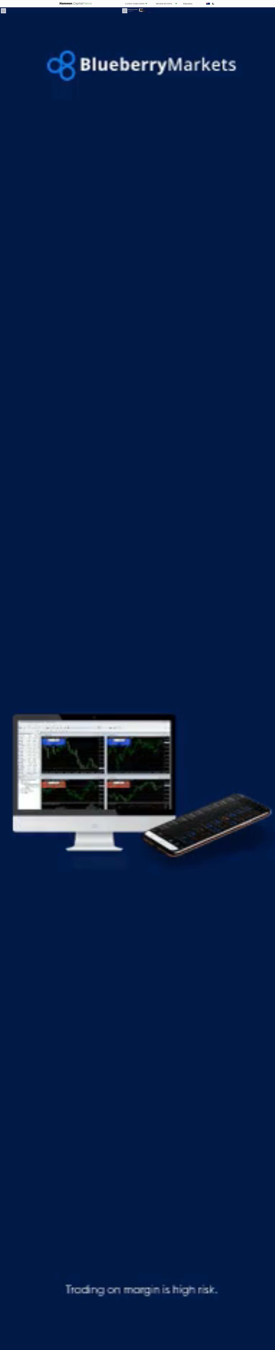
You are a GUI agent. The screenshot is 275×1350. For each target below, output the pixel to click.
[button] (136, 3)
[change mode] (213, 3)
